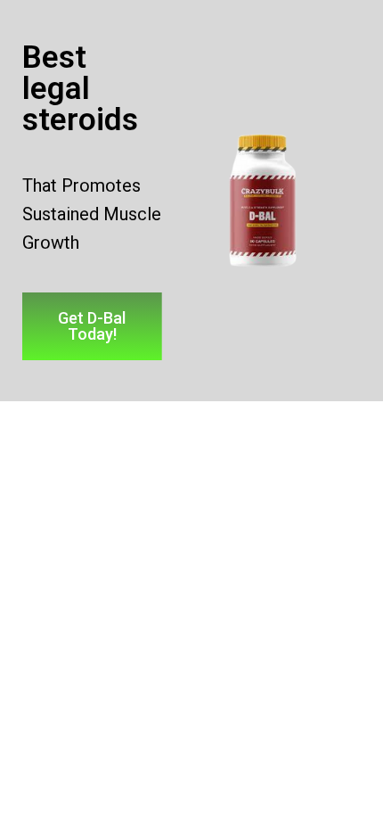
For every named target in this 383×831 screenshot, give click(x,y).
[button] (92, 326)
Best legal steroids (80, 88)
